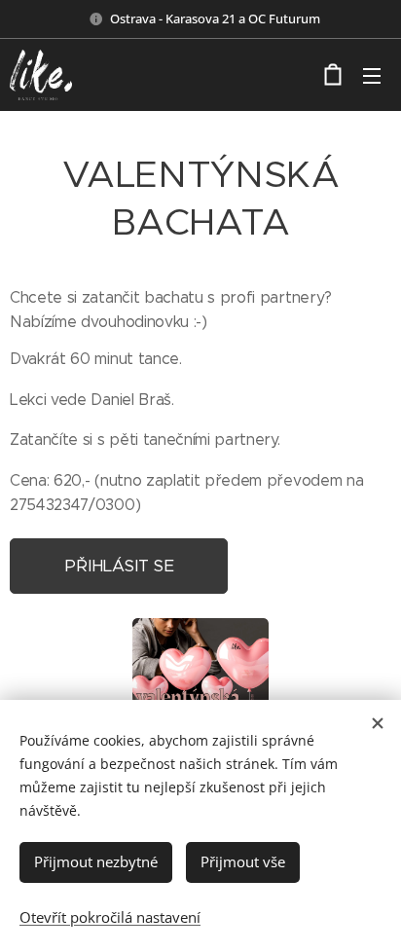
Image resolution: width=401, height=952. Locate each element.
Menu (371, 74)
